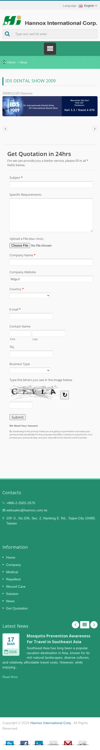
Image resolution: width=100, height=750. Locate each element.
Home (11, 62)
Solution (12, 594)
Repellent (13, 579)
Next (94, 624)
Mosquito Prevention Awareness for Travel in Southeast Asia (58, 638)
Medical (12, 572)
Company (13, 565)
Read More (10, 677)
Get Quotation (17, 608)
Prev (75, 624)
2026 (13, 652)
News (23, 62)
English (89, 6)
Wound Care (15, 586)
